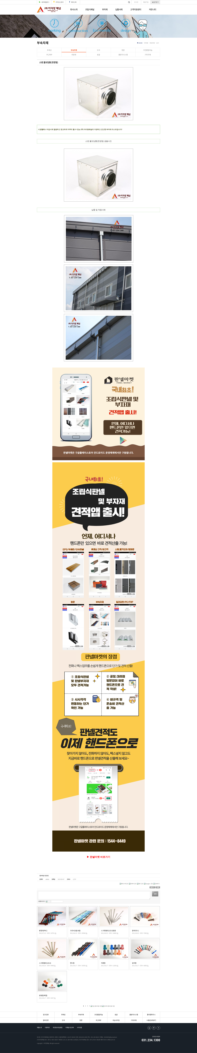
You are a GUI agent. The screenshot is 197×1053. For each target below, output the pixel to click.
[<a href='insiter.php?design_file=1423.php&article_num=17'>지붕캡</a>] (117, 965)
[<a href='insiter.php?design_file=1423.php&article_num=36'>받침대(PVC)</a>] (55, 933)
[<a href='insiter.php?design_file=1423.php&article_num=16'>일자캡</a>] (148, 965)
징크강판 (46, 1014)
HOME (141, 43)
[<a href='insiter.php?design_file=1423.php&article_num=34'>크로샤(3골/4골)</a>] (86, 933)
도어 (98, 50)
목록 (158, 887)
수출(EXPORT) (151, 1020)
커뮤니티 (152, 9)
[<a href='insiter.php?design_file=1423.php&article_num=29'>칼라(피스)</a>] (148, 933)
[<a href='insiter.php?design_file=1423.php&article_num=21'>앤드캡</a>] (86, 965)
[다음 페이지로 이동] (96, 1006)
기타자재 (148, 54)
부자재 (105, 9)
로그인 (136, 2)
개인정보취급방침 (57, 1027)
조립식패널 (89, 9)
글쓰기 (152, 887)
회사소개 (73, 9)
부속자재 (152, 43)
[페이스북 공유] (124, 883)
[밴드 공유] (140, 883)
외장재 (74, 54)
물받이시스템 (123, 54)
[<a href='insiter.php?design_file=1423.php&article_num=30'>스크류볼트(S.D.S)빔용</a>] (117, 933)
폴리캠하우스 (151, 1014)
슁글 (98, 54)
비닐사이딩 (116, 1020)
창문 (123, 50)
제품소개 (39, 1027)
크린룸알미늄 (147, 50)
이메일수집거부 (69, 1027)
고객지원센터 (135, 9)
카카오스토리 (59, 2)
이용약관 (47, 1027)
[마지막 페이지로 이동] (108, 1006)
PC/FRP (49, 54)
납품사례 (119, 9)
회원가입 (145, 2)
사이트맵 (79, 1027)
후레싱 (49, 50)
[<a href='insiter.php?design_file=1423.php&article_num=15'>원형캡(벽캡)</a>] (55, 998)
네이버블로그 (45, 2)
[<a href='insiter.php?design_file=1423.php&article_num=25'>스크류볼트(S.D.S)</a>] (55, 965)
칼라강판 (46, 1020)
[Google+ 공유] (148, 883)
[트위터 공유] (132, 883)
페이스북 (73, 2)
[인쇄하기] (156, 883)
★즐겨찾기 (155, 2)
